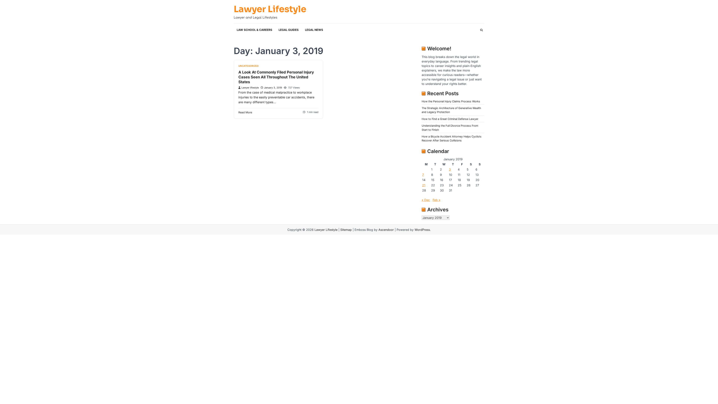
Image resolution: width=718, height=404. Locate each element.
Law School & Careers (254, 30)
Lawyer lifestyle (250, 87)
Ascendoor (386, 230)
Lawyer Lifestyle (270, 9)
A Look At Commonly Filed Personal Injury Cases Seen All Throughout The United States (276, 77)
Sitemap (346, 230)
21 (423, 185)
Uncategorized (248, 66)
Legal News (314, 30)
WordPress (422, 230)
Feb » (436, 200)
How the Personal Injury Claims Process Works (451, 101)
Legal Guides (289, 30)
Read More (245, 112)
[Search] (481, 30)
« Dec (426, 200)
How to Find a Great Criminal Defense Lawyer (450, 118)
